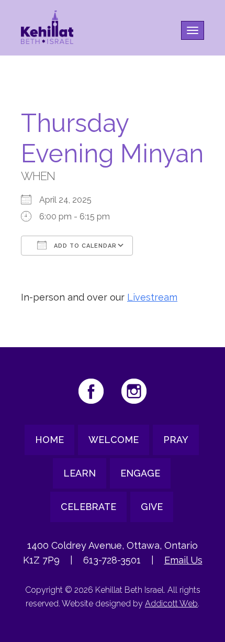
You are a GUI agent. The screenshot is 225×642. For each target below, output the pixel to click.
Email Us (183, 560)
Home (49, 439)
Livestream (152, 297)
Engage (140, 473)
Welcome (113, 439)
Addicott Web (171, 603)
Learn (79, 473)
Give (152, 506)
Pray (175, 439)
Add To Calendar (84, 245)
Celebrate (88, 506)
